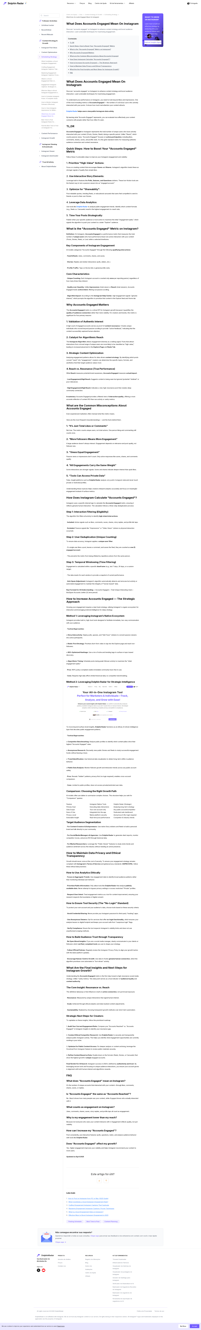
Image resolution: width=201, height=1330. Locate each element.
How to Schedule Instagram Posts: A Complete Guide (50, 97)
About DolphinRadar (48, 166)
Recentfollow (46, 30)
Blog (86, 1262)
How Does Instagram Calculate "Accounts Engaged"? (90, 59)
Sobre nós (88, 1266)
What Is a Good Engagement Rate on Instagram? (48, 80)
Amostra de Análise (64, 1259)
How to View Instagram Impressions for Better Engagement (48, 109)
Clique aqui (94, 1236)
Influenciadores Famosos (121, 1262)
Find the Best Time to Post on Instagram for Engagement (49, 127)
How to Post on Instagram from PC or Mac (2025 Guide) (88, 1198)
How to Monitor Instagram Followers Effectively (49, 103)
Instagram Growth (48, 138)
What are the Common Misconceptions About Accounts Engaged (94, 56)
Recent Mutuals (47, 34)
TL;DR (72, 43)
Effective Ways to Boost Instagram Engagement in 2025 (49, 92)
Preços (60, 1262)
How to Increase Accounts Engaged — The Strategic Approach (93, 63)
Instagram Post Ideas (49, 48)
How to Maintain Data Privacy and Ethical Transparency (90, 66)
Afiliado (87, 1276)
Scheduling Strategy (49, 57)
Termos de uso (159, 1311)
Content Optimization (49, 52)
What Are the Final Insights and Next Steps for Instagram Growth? (94, 69)
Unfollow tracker (47, 25)
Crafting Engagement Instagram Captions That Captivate (49, 68)
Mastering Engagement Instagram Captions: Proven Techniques (50, 74)
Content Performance (49, 133)
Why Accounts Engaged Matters (82, 53)
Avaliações (88, 1269)
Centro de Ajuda (71, 14)
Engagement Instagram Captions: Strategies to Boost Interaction (48, 86)
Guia (80, 14)
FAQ (71, 73)
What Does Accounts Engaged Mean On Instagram (48, 115)
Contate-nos (62, 1266)
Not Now (183, 1326)
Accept (194, 1326)
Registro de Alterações (92, 1259)
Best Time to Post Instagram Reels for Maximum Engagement (48, 121)
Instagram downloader (49, 156)
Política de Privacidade (144, 1311)
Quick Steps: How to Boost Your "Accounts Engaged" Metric (92, 46)
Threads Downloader (119, 1259)
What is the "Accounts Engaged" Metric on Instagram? (90, 49)
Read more (60, 1326)
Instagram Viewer (48, 151)
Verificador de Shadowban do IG (123, 1283)
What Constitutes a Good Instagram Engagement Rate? (49, 62)
